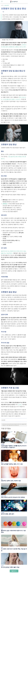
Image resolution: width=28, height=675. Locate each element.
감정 (2, 529)
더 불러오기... (14, 571)
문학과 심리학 (3, 495)
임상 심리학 (7, 5)
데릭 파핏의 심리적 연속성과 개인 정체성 (13, 497)
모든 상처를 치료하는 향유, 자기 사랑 (12, 464)
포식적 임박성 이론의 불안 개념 (10, 567)
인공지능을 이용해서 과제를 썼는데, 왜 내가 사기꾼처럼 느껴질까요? (14, 446)
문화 (2, 547)
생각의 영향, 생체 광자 (7, 514)
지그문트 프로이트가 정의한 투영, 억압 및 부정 (14, 549)
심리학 (2, 5)
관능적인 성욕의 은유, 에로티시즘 (11, 480)
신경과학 (2, 444)
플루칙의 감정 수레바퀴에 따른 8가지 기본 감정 (13, 531)
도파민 (20, 404)
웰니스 (2, 462)
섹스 (2, 479)
